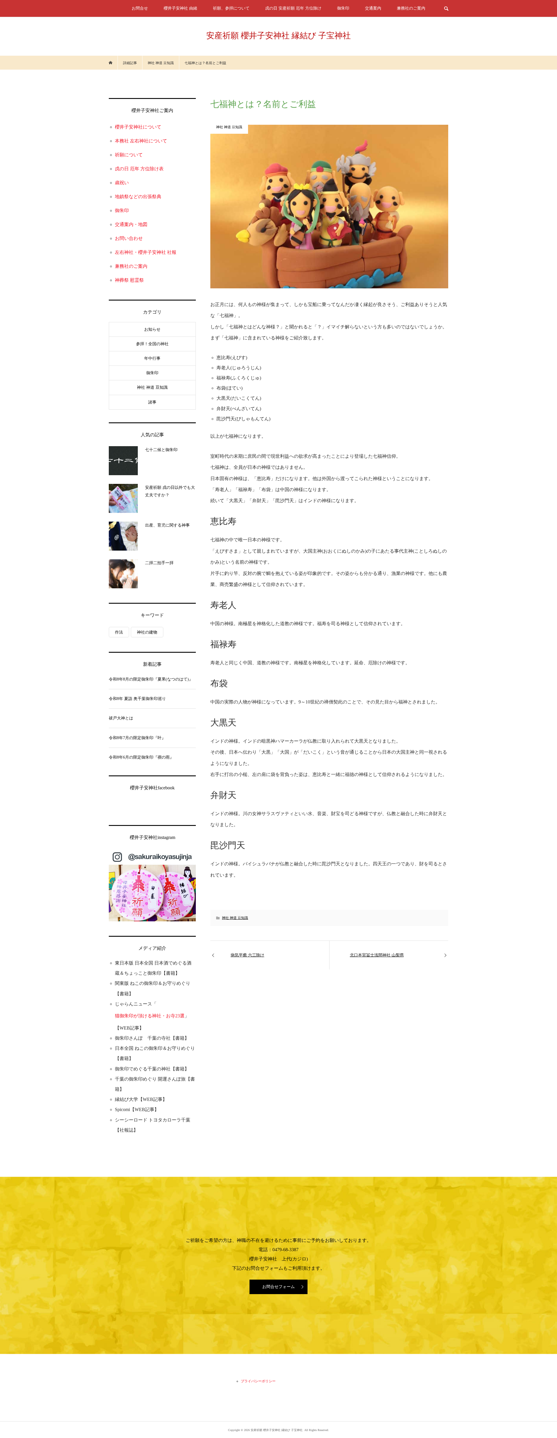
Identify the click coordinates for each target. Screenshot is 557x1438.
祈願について (129, 154)
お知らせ (152, 329)
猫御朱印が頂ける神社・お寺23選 (150, 1015)
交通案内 (373, 8)
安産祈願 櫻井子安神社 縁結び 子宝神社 (278, 35)
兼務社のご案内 (411, 8)
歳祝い (122, 182)
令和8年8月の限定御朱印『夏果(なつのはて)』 (151, 679)
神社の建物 (147, 632)
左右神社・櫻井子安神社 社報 (145, 252)
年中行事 (152, 358)
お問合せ (140, 8)
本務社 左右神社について (141, 140)
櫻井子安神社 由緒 (180, 8)
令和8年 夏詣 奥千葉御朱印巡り (137, 699)
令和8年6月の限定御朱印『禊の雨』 (141, 757)
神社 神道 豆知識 (235, 918)
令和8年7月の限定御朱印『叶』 (137, 738)
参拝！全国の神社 (152, 344)
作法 (119, 632)
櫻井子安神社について (138, 126)
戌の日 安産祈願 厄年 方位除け (293, 8)
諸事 (152, 402)
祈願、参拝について (231, 8)
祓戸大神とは (121, 718)
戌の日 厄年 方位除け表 (139, 168)
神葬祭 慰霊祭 (129, 280)
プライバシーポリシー (258, 1381)
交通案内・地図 (131, 224)
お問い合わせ (129, 238)
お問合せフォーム (278, 1287)
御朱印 (343, 8)
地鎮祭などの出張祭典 (138, 196)
